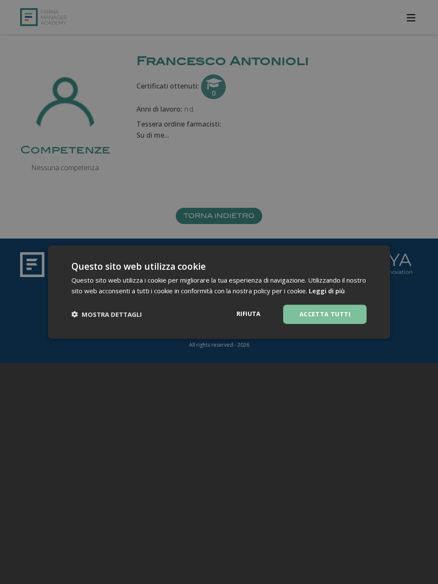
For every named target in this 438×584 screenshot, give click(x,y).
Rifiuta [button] (249, 314)
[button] (106, 314)
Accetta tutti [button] (324, 314)
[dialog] (219, 292)
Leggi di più (327, 290)
